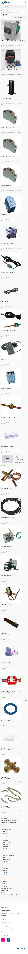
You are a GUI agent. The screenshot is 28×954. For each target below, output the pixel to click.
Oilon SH (5, 883)
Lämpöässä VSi (6, 851)
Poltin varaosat (4, 890)
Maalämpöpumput (9, 12)
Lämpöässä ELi (6, 833)
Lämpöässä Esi (6, 838)
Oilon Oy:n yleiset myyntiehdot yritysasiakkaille (11, 926)
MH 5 (5, 874)
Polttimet (3, 892)
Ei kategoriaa (4, 818)
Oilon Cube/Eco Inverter (8, 855)
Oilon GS (5, 861)
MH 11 (5, 872)
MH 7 (5, 877)
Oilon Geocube (6, 859)
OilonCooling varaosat (6, 888)
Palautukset (4, 928)
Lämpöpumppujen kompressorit (8, 822)
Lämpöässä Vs (6, 848)
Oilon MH (15, 12)
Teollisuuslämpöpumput (6, 897)
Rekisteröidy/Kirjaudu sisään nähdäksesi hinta (11, 45)
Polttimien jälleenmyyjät (6, 929)
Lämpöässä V (6, 844)
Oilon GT (5, 864)
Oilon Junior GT (6, 868)
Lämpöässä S (6, 840)
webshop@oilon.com (5, 910)
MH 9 (5, 879)
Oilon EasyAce (6, 857)
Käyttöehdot (4, 924)
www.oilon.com (4, 915)
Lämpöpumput (4, 886)
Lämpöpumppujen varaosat (7, 824)
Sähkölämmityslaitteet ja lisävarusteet (9, 894)
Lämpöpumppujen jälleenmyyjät (8, 931)
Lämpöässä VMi (6, 846)
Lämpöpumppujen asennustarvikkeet (9, 820)
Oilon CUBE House (7, 853)
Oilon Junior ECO (7, 866)
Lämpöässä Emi (6, 835)
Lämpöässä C (6, 831)
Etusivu (2, 10)
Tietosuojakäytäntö (5, 922)
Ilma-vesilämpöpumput (7, 827)
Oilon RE (5, 881)
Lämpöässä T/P (6, 842)
